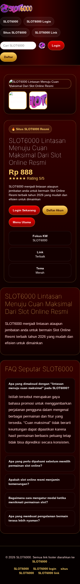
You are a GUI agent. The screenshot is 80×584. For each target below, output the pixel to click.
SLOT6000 (10, 21)
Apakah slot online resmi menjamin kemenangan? (34, 482)
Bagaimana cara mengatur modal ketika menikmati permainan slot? (37, 500)
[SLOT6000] (16, 8)
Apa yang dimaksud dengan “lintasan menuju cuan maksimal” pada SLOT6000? (39, 386)
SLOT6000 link (46, 32)
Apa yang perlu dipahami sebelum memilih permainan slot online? (39, 463)
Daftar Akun (55, 210)
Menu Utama (22, 222)
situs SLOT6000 (14, 32)
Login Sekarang (24, 210)
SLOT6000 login (39, 21)
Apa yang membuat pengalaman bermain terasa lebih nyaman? (38, 518)
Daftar (8, 57)
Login (56, 45)
